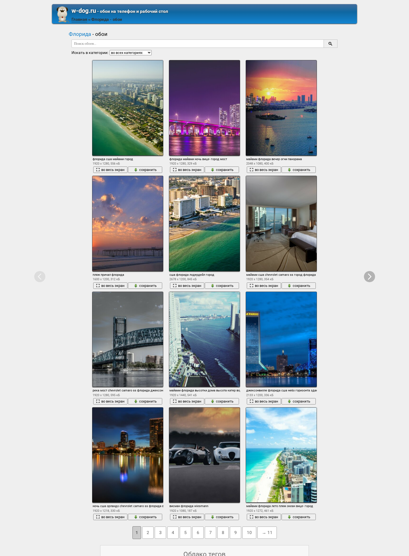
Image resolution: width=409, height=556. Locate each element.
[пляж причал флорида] (127, 223)
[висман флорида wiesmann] (204, 455)
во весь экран (113, 170)
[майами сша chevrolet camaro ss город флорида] (281, 223)
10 (249, 532)
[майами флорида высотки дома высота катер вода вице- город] (204, 339)
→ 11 (267, 532)
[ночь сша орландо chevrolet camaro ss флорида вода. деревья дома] (127, 455)
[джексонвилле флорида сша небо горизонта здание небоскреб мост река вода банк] (281, 339)
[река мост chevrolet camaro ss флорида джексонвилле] (127, 339)
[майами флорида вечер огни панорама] (281, 107)
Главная (79, 19)
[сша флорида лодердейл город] (204, 223)
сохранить (148, 170)
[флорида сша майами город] (127, 107)
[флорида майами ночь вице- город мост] (204, 107)
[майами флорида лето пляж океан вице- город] (281, 455)
